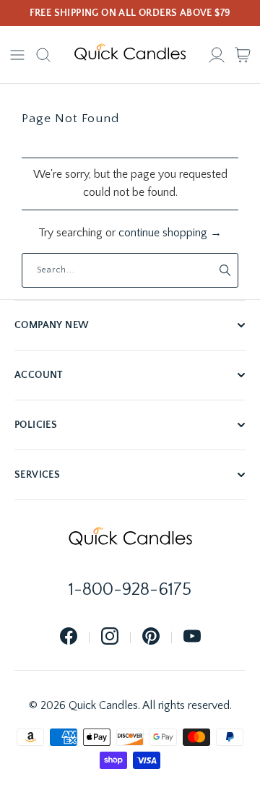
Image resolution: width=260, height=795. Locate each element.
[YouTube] (192, 637)
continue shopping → (170, 232)
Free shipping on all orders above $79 (130, 13)
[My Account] (216, 55)
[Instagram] (109, 637)
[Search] (43, 55)
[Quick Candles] (130, 54)
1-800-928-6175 (130, 589)
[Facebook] (68, 637)
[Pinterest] (151, 637)
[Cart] (242, 55)
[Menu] (17, 55)
